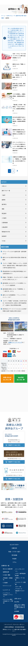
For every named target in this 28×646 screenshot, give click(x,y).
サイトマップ (8, 624)
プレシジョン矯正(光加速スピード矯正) (8, 601)
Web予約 (16, 602)
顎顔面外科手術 (6, 231)
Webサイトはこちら (14, 445)
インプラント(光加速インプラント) (8, 594)
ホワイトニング (7, 585)
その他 (3, 241)
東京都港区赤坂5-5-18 (14, 458)
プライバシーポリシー (18, 624)
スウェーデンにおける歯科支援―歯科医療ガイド (14, 253)
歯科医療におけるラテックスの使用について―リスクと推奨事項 (14, 284)
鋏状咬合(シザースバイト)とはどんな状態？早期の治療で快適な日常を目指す (15, 310)
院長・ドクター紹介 (14, 552)
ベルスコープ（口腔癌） (20, 583)
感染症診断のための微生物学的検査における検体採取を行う (14, 272)
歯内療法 (4, 204)
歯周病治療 (6, 572)
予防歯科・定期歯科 (7, 578)
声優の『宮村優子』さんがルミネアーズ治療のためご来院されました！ (15, 278)
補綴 (3, 209)
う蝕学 (3, 195)
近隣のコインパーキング (15, 342)
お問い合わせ (17, 598)
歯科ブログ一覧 (6, 190)
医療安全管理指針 (9, 627)
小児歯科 (4, 218)
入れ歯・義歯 (6, 575)
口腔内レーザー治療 (19, 579)
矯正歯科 (4, 213)
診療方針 (14, 548)
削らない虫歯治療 (7, 569)
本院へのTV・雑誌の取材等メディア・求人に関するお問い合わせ (19, 607)
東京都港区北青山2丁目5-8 (14, 475)
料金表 (14, 559)
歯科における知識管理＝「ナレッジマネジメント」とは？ (14, 296)
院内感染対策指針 (19, 627)
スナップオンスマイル (19, 570)
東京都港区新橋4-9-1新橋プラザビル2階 (14, 441)
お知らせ (4, 186)
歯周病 (3, 200)
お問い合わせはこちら (7, 378)
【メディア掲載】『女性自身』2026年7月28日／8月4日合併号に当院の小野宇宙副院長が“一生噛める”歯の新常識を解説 (15, 303)
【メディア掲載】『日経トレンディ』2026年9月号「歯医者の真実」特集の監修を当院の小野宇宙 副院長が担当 (15, 265)
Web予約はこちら (20, 378)
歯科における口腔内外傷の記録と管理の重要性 (14, 258)
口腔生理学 (5, 227)
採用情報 (16, 611)
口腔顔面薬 (5, 222)
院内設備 (14, 555)
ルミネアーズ (6, 590)
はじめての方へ (14, 545)
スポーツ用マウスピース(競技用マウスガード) (20, 590)
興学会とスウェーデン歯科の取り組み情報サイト (14, 630)
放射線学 (4, 236)
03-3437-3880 (14, 340)
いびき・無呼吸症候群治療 (20, 574)
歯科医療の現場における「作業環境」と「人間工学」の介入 (14, 290)
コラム (14, 562)
